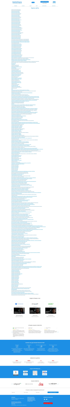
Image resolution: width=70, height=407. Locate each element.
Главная (15, 5)
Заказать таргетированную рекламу (16, 48)
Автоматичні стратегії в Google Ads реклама (17, 235)
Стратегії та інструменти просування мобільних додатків (19, 200)
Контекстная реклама (30, 397)
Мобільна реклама (14, 83)
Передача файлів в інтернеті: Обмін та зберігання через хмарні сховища (22, 224)
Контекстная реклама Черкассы (16, 37)
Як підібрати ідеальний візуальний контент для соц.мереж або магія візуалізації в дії (23, 181)
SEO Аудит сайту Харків (14, 165)
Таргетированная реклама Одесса (16, 45)
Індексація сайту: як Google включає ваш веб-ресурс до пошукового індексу (22, 219)
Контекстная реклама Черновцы (16, 35)
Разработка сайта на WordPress (16, 75)
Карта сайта (13, 403)
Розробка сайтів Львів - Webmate (16, 133)
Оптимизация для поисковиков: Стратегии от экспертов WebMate (21, 262)
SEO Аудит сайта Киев (14, 286)
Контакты (53, 5)
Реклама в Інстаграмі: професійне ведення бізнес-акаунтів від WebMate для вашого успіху (24, 122)
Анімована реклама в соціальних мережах (17, 236)
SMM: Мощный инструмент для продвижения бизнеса (19, 179)
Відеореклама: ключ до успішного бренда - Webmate (19, 182)
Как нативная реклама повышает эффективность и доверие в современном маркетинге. (24, 237)
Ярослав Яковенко (14, 289)
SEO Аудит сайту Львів (14, 169)
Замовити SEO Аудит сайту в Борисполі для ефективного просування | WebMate (23, 171)
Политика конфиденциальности (16, 68)
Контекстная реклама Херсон (15, 30)
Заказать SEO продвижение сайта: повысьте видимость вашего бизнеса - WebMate (23, 261)
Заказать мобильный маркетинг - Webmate (17, 143)
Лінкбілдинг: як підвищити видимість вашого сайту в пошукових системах (22, 217)
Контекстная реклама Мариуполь (16, 25)
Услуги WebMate (13, 67)
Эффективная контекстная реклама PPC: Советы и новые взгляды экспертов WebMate (24, 196)
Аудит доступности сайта (15, 157)
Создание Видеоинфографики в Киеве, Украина (18, 255)
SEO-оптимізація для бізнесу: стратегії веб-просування (19, 119)
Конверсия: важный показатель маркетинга (17, 249)
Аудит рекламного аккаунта (15, 254)
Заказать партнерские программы (16, 56)
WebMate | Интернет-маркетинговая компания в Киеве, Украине (20, 59)
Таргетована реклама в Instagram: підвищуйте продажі (19, 247)
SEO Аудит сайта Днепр (14, 285)
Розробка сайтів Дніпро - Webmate (16, 131)
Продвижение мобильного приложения (17, 72)
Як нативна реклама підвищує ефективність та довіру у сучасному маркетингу (22, 98)
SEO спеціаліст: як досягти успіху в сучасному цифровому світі (20, 95)
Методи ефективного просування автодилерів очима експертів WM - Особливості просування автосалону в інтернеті (28, 226)
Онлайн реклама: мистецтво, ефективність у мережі (19, 183)
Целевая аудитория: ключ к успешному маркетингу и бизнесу (20, 184)
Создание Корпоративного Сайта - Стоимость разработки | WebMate (21, 151)
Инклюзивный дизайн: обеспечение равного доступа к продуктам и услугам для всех (23, 194)
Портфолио (44, 5)
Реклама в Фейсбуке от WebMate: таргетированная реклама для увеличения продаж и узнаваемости (26, 267)
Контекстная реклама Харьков (15, 31)
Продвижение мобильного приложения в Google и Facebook (20, 253)
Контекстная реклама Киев (15, 11)
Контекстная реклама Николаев (16, 24)
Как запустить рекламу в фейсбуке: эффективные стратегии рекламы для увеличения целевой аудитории (27, 225)
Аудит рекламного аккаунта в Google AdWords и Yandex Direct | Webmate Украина (23, 104)
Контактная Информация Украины (16, 155)
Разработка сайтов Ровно (15, 275)
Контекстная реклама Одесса (15, 23)
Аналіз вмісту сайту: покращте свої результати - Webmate (19, 189)
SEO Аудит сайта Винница (15, 280)
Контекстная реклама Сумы (15, 18)
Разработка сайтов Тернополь (15, 274)
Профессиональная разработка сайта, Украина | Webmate (19, 58)
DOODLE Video (13, 256)
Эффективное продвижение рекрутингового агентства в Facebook (21, 287)
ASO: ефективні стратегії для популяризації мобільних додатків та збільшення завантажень (24, 202)
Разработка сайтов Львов (15, 278)
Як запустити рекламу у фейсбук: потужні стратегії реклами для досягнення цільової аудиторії (25, 96)
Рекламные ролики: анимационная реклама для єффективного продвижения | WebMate (24, 108)
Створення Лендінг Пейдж (15, 84)
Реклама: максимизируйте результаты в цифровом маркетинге (20, 244)
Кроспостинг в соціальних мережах (16, 193)
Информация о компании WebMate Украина (17, 135)
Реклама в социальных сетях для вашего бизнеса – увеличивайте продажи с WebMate (24, 153)
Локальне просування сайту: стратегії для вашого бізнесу (19, 214)
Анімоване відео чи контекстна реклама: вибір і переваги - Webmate (21, 215)
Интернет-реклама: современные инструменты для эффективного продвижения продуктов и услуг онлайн (27, 229)
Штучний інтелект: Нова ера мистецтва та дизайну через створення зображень (23, 204)
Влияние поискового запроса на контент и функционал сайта (20, 288)
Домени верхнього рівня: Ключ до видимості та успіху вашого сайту (21, 190)
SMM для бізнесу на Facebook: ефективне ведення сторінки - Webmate (21, 178)
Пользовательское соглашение (16, 401)
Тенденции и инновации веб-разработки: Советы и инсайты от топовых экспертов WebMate (24, 238)
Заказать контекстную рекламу (16, 9)
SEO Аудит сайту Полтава (15, 164)
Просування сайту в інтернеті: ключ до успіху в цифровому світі (20, 213)
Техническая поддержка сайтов (16, 70)
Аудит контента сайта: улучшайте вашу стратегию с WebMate (20, 145)
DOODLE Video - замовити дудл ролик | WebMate (18, 107)
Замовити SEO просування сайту (16, 114)
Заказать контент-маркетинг (15, 152)
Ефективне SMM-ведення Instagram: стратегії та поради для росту (21, 231)
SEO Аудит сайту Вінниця (15, 166)
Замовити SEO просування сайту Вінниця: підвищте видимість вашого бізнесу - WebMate (24, 109)
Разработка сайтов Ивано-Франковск (16, 273)
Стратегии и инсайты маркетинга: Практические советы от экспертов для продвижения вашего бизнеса (26, 206)
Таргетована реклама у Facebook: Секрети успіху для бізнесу (20, 239)
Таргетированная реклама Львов (16, 43)
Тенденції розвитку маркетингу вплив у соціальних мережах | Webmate (21, 230)
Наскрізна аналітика (14, 195)
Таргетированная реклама (15, 42)
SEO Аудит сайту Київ (14, 170)
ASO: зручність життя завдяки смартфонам (17, 176)
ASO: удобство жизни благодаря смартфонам (18, 292)
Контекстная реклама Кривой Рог (16, 27)
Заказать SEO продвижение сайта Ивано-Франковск (19, 263)
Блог (37, 5)
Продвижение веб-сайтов (15, 138)
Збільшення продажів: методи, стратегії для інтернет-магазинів (20, 205)
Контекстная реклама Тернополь (16, 13)
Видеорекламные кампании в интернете (17, 73)
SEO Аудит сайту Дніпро (14, 167)
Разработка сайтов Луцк (14, 279)
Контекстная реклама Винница (15, 10)
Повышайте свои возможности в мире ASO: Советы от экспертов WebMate (22, 203)
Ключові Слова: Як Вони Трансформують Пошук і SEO (19, 241)
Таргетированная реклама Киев (16, 47)
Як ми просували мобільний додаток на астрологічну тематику (20, 199)
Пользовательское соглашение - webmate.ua (18, 147)
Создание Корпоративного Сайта (16, 82)
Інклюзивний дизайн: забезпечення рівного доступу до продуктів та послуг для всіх (23, 90)
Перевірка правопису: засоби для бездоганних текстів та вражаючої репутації (22, 191)
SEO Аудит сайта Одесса (14, 284)
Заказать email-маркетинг (15, 79)
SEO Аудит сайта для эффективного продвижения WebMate (20, 142)
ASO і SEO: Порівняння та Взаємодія (16, 201)
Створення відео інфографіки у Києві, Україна (18, 106)
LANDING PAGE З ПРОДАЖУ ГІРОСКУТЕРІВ (17, 102)
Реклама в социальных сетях (15, 80)
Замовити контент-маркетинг (15, 86)
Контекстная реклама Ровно (15, 20)
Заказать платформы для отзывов (16, 78)
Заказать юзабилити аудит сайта (16, 81)
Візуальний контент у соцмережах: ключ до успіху (18, 180)
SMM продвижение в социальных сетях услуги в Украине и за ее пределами (22, 120)
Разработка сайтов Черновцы (15, 272)
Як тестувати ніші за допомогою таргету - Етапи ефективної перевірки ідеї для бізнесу (24, 228)
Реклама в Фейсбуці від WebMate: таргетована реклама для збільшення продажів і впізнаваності (25, 123)
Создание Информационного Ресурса (16, 54)
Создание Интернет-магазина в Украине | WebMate (18, 60)
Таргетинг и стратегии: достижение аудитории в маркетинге (20, 216)
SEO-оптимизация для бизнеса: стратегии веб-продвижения (20, 268)
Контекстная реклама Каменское (16, 33)
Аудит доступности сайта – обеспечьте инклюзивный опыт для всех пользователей (23, 62)
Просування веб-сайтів (14, 85)
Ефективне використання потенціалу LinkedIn (18, 243)
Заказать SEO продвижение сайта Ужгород (17, 259)
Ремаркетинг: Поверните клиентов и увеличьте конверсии (20, 141)
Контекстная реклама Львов (15, 12)
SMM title (12, 103)
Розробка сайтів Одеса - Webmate (16, 134)
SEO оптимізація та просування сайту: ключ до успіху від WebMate (21, 111)
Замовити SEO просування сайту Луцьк (17, 117)
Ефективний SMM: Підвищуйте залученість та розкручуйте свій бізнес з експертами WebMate (25, 99)
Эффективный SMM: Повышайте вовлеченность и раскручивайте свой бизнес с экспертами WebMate (26, 240)
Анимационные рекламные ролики (16, 55)
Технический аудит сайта (15, 69)
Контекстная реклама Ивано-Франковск (17, 32)
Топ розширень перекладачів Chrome (16, 220)
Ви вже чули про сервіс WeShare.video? (17, 248)
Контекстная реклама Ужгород (15, 21)
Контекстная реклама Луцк (15, 26)
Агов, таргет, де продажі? (15, 212)
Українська (54, 2)
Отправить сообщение (53, 392)
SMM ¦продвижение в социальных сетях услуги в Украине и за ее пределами (22, 57)
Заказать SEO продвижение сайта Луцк (17, 265)
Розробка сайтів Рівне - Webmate (16, 130)
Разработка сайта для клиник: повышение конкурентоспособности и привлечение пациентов (25, 61)
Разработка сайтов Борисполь (15, 271)
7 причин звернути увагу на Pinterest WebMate (18, 232)
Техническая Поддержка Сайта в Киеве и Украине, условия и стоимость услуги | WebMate (24, 139)
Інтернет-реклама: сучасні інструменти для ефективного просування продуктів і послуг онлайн (25, 97)
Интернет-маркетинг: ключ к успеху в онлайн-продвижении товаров (21, 291)
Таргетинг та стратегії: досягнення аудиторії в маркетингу (19, 94)
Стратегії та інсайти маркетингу (16, 93)
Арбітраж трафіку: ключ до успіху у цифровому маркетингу (20, 188)
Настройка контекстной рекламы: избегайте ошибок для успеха (20, 290)
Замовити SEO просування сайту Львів (17, 116)
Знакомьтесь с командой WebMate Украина (17, 163)
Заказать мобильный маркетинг (16, 71)
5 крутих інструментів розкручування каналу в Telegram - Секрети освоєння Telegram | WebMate (25, 227)
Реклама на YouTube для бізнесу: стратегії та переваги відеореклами (21, 211)
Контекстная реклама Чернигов (16, 36)
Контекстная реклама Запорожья (16, 19)
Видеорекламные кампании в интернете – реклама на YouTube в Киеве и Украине (23, 146)
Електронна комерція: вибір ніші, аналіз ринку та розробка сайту (20, 187)
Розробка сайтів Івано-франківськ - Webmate (18, 128)
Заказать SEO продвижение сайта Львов (17, 264)
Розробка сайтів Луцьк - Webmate (16, 140)
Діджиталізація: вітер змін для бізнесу (16, 250)
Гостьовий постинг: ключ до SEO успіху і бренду (18, 208)
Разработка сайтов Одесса (15, 277)
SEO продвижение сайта (31, 398)
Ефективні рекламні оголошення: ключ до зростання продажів (20, 223)
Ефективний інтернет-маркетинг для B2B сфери (18, 242)
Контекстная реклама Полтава (15, 22)
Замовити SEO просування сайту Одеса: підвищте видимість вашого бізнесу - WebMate (24, 110)
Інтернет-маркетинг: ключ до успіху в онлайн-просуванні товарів (20, 175)
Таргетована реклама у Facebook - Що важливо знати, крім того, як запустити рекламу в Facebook (25, 252)
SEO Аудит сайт (13, 63)
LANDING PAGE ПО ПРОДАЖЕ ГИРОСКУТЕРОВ (18, 251)
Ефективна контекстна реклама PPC (16, 91)
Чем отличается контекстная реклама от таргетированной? (20, 39)
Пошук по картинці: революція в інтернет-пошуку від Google (20, 207)
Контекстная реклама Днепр (15, 34)
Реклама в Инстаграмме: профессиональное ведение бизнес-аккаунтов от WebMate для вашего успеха (26, 266)
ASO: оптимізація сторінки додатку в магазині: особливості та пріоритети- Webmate (23, 177)
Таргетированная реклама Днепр (16, 46)
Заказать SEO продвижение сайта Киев (17, 260)
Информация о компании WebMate (16, 66)
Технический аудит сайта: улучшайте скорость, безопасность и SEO (21, 144)
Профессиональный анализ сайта (16, 74)
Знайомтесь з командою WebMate (16, 87)
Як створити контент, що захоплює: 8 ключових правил (19, 218)
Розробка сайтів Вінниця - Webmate (16, 127)
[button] (23, 5)
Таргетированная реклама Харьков (16, 44)
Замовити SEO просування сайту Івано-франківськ (18, 115)
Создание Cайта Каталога (15, 154)
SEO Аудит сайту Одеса (14, 168)
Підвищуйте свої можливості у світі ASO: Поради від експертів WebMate (21, 92)
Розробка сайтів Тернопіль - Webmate (16, 129)
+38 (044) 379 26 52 (44, 1)
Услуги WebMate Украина (15, 121)
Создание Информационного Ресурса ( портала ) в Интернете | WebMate (22, 105)
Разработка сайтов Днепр (15, 276)
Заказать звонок (44, 3)
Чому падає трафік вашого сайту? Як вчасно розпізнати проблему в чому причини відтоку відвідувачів (26, 192)
